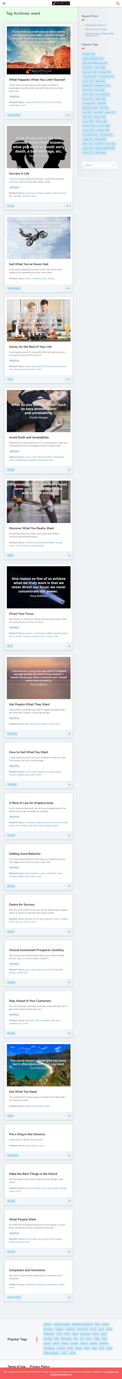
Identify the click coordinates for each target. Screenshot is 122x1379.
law (51, 822)
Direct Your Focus (21, 614)
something (36, 278)
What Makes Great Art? (96, 25)
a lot (27, 1239)
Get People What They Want (29, 704)
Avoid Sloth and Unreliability (29, 437)
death (48, 193)
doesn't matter (45, 457)
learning (89, 103)
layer (38, 969)
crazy (34, 771)
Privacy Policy (40, 1367)
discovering (40, 542)
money (99, 116)
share (11, 921)
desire (28, 1106)
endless (51, 542)
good (100, 81)
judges (21, 876)
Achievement (12, 1155)
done (27, 278)
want (23, 105)
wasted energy (37, 545)
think (87, 143)
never (37, 724)
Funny (10, 379)
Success (11, 206)
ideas (88, 94)
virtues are (42, 460)
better (100, 67)
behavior (35, 873)
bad (33, 193)
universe (34, 1145)
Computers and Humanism (27, 1270)
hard (52, 1239)
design (33, 1239)
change (104, 72)
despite (28, 918)
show (21, 1242)
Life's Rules (12, 784)
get (26, 724)
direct (65, 633)
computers (30, 1284)
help (31, 724)
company (89, 76)
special (17, 369)
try (21, 1023)
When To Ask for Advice (96, 29)
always (88, 54)
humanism (41, 1284)
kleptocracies (42, 822)
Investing (11, 982)
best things (35, 1188)
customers (45, 1020)
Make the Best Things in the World (33, 1174)
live (87, 112)
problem (103, 130)
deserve (41, 771)
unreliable (31, 460)
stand (61, 1284)
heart (99, 90)
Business (11, 835)
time (99, 143)
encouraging (39, 918)
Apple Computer (93, 58)
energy (59, 542)
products (13, 1242)
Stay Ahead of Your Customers (30, 1001)
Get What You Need (23, 1092)
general (49, 918)
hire (44, 1188)
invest (32, 969)
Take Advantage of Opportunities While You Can (100, 34)
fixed (60, 873)
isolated (13, 876)
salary (33, 876)
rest (11, 369)
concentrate (39, 633)
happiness (103, 85)
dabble (49, 633)
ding (27, 1145)
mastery (26, 636)
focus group (43, 1239)
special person (28, 369)
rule (30, 825)
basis (27, 873)
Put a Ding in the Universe (27, 1134)
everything (106, 76)
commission (51, 873)
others (57, 918)
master (18, 636)
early (54, 193)
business (40, 193)
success (26, 196)
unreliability (20, 460)
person (63, 366)
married (55, 366)
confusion (29, 542)
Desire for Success (22, 905)
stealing (48, 825)
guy (26, 969)
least (56, 822)
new (58, 1020)
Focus (10, 646)
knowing (61, 193)
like (62, 822)
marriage (17, 196)
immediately (58, 457)
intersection (52, 1284)
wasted (25, 545)
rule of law (38, 825)
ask (26, 1020)
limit (51, 102)
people (34, 636)
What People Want (22, 1219)
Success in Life (19, 173)
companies (30, 822)
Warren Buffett (104, 148)
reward (12, 774)
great (39, 366)
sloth (11, 460)
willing (51, 278)
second (45, 969)
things (63, 1188)
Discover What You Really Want (31, 528)
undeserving (23, 774)
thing (87, 139)
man (87, 116)
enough (50, 771)
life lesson (90, 108)
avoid (27, 193)
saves (12, 545)
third (52, 969)
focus (11, 636)
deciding (57, 633)
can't (37, 1020)
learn (100, 99)
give (53, 1020)
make (49, 1188)
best (27, 1188)
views (27, 921)
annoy (28, 366)
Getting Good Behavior (25, 854)
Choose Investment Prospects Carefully (36, 950)
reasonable (14, 105)
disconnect (42, 102)
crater (34, 457)
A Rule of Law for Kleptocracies (31, 803)
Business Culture (14, 1297)
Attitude (11, 470)
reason (49, 636)
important (102, 94)
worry (57, 724)
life (10, 196)
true (110, 143)
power (42, 636)
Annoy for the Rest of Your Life (30, 347)
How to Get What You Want (28, 752)
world (38, 774)
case (42, 873)
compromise (30, 102)
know (88, 99)
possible (58, 102)
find (33, 366)
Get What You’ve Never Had (28, 264)
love (49, 366)
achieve (28, 633)
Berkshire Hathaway (95, 63)
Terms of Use (16, 1367)
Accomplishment (14, 115)
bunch (28, 771)
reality (64, 918)
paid (27, 876)
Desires (10, 555)
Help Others (12, 734)
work (87, 152)
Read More (14, 96)
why (26, 972)
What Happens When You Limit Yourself (37, 80)
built (31, 1020)
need (17, 825)
